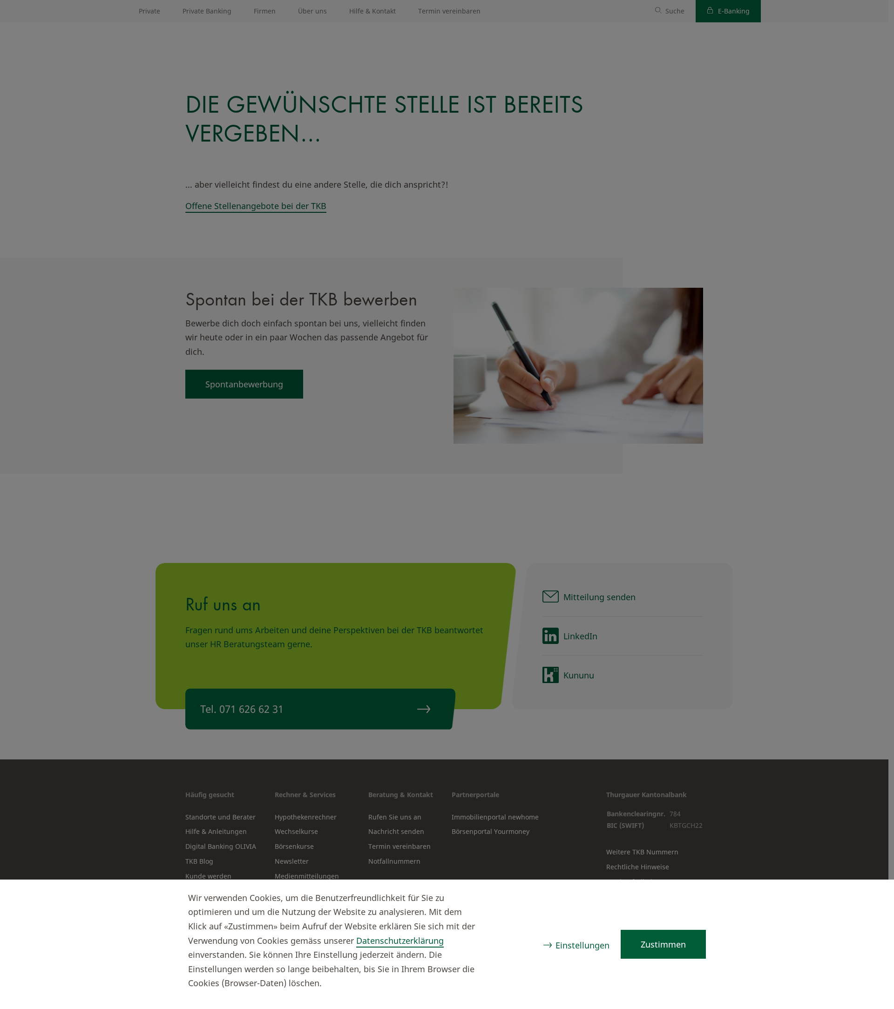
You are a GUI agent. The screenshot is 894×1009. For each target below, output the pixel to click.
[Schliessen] (869, 899)
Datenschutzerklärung (400, 940)
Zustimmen (663, 944)
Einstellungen (582, 945)
